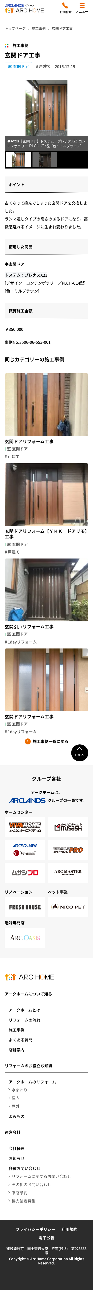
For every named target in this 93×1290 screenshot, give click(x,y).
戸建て (45, 66)
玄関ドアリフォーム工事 (29, 441)
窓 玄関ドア (18, 66)
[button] (18, 159)
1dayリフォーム (22, 642)
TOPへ (80, 754)
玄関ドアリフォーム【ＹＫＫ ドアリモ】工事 (46, 533)
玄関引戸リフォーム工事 (29, 626)
